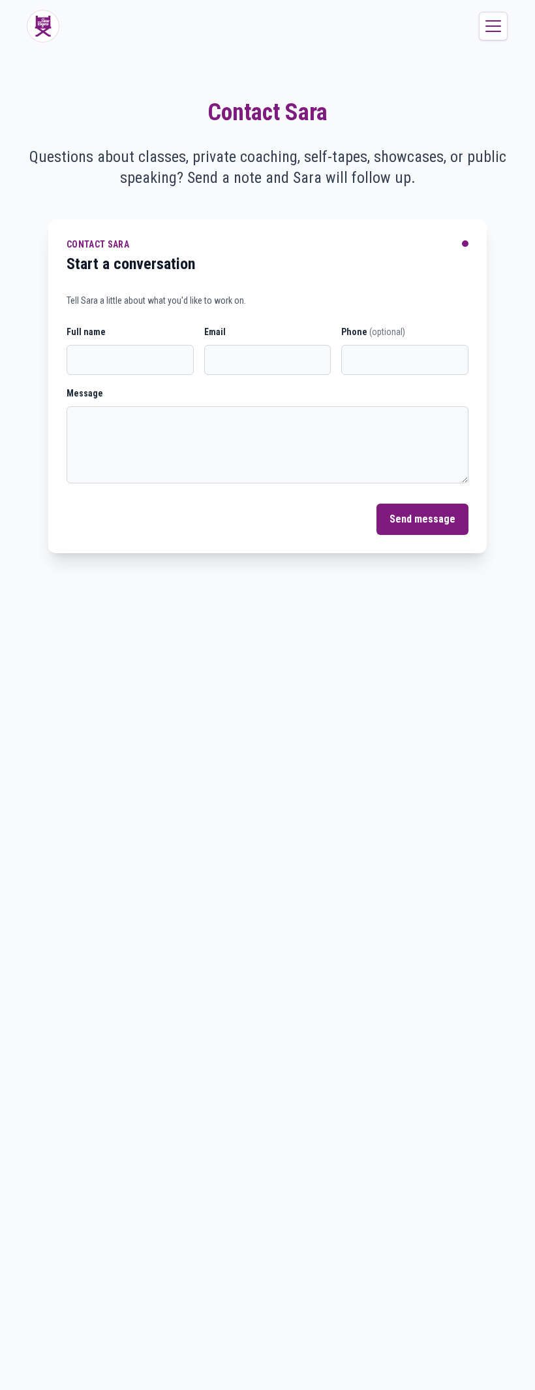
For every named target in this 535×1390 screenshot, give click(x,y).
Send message (422, 519)
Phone (373, 332)
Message (85, 393)
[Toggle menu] (493, 26)
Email (215, 332)
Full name (86, 332)
